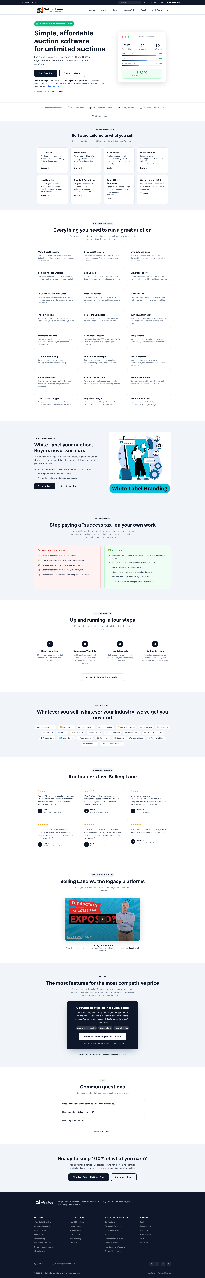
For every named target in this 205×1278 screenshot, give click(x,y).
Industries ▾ (116, 10)
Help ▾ (168, 10)
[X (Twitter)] (148, 2)
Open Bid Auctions (77, 1222)
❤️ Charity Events (89, 743)
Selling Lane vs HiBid (102, 945)
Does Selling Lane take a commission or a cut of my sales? (88, 1104)
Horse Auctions (111, 1234)
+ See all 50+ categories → (112, 743)
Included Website (41, 1230)
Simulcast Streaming (42, 1226)
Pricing (143, 1222)
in (163, 1264)
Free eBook (144, 1243)
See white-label (44, 486)
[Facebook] (144, 2)
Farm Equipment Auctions (115, 1247)
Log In (160, 2)
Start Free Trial (174, 2)
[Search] (119, 2)
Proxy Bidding (75, 1234)
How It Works (156, 10)
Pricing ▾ (103, 10)
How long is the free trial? (73, 1120)
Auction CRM (39, 1234)
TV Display (74, 1243)
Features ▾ (92, 10)
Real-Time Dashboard (42, 1243)
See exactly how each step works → (102, 677)
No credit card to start (53, 108)
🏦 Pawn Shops (95, 732)
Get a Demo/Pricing (69, 486)
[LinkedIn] (151, 2)
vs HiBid (143, 1239)
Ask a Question (146, 1230)
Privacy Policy (151, 1273)
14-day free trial (127, 108)
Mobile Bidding (75, 1239)
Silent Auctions (75, 1226)
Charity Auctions (111, 1243)
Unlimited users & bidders (153, 108)
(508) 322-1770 (31, 2)
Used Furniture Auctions (114, 1239)
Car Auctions (110, 1222)
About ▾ (144, 10)
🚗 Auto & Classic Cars (45, 727)
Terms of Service (164, 1273)
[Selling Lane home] (50, 10)
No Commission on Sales (43, 1247)
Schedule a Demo (123, 1177)
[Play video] (102, 919)
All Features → (39, 1251)
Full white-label (77, 108)
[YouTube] (155, 2)
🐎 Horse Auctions (105, 727)
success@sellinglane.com (65, 1264)
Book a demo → (54, 86)
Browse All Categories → (114, 1251)
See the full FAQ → (102, 1131)
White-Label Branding (42, 1222)
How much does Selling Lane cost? (78, 1112)
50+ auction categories (104, 116)
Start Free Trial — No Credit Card (88, 1177)
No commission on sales (102, 108)
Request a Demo (146, 1226)
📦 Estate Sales (78, 732)
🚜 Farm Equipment (85, 727)
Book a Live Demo (72, 73)
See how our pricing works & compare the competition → (102, 1054)
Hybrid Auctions (76, 1230)
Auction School (130, 10)
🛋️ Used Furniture (113, 732)
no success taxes (75, 60)
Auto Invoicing (39, 1239)
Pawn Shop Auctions (113, 1230)
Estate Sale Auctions (113, 1226)
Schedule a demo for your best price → (102, 1036)
